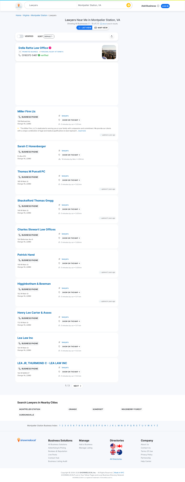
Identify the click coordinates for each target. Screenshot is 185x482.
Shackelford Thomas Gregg (35, 200)
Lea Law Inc (25, 338)
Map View (103, 27)
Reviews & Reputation (57, 451)
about (110, 24)
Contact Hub (53, 458)
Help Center (146, 461)
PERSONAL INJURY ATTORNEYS (52, 52)
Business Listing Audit (57, 461)
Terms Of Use (147, 451)
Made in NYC (119, 473)
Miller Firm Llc (26, 111)
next (76, 386)
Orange (73, 409)
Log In (165, 6)
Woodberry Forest (131, 409)
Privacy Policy (146, 455)
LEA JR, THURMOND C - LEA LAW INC (42, 363)
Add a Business (85, 444)
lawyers (65, 116)
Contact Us (146, 448)
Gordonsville (26, 415)
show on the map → (71, 120)
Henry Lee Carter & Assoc (34, 312)
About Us (145, 444)
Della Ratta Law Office (33, 48)
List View (86, 27)
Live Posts (52, 455)
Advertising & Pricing (57, 448)
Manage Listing (85, 448)
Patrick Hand (26, 254)
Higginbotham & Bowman (34, 283)
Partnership (146, 458)
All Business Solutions (57, 444)
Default (48, 36)
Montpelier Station (29, 409)
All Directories (116, 459)
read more (82, 131)
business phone (30, 117)
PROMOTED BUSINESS (30, 52)
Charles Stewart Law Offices (36, 229)
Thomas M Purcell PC (31, 171)
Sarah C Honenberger (31, 146)
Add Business (148, 5)
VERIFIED (29, 36)
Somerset (98, 409)
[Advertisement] (143, 51)
